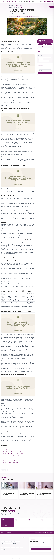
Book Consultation (44, 44)
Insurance (9, 543)
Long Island (44, 532)
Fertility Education (21, 7)
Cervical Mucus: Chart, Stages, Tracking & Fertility (12, 447)
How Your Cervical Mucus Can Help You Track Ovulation (13, 453)
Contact (13, 541)
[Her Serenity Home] (8, 1)
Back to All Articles (32, 468)
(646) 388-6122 (45, 46)
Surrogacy (17, 547)
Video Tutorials (26, 16)
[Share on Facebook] (4, 470)
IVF (2, 547)
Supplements (3, 549)
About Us (7, 541)
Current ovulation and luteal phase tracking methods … (13, 455)
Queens (51, 532)
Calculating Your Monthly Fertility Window (10, 462)
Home (10, 5)
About (22, 1)
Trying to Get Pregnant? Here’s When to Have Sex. (12, 457)
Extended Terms (50, 556)
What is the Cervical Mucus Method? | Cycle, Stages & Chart (14, 451)
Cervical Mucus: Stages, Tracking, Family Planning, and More (14, 458)
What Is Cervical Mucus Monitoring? (9, 460)
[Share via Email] (7, 470)
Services (18, 1)
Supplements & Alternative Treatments (33, 16)
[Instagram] (24, 537)
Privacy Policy (41, 556)
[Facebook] (23, 537)
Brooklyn (40, 532)
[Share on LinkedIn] (6, 470)
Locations (25, 1)
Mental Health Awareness (19, 16)
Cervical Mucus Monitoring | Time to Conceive (11, 449)
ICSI (14, 547)
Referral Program (4, 543)
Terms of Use (45, 556)
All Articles (50, 479)
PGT (11, 547)
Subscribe (40, 549)
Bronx (36, 532)
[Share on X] (2, 470)
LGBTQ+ (21, 547)
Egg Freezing (5, 547)
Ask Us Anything (17, 541)
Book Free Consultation (48, 1)
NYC (47, 532)
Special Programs (14, 543)
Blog (30, 1)
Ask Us (34, 1)
